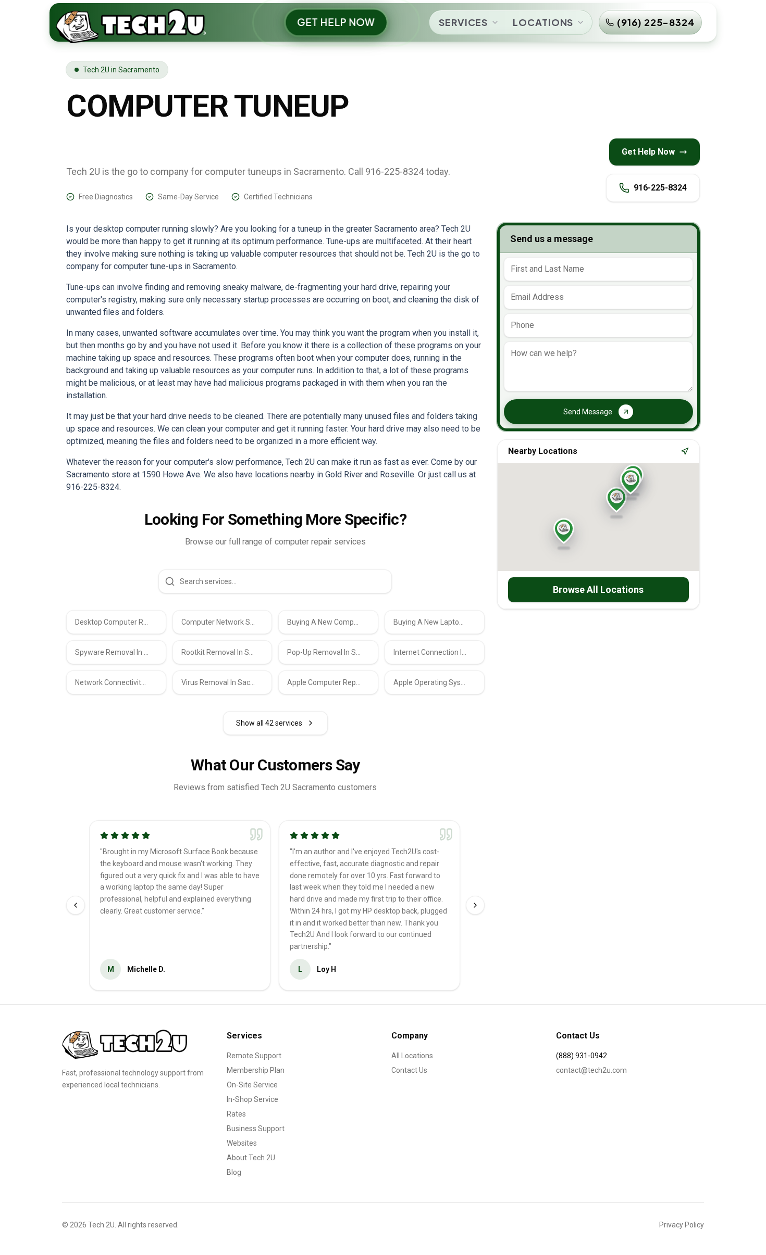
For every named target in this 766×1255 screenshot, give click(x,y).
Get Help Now (648, 152)
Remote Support (254, 1055)
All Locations (412, 1055)
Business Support (256, 1128)
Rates (236, 1114)
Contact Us (409, 1070)
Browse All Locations (598, 589)
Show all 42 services (269, 723)
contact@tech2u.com (591, 1070)
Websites (242, 1143)
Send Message (587, 412)
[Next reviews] (475, 905)
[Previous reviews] (75, 905)
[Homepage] (125, 1044)
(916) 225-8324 (656, 22)
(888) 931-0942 (581, 1055)
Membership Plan (256, 1070)
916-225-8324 (660, 188)
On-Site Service (252, 1085)
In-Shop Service (252, 1099)
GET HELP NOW (336, 22)
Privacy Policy (681, 1225)
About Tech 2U (251, 1157)
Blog (234, 1172)
